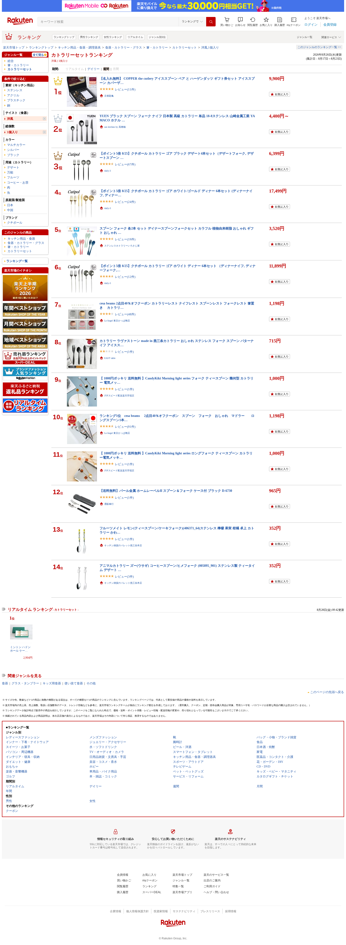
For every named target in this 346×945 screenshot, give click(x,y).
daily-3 (107, 170)
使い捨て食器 (73, 683)
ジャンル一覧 (304, 37)
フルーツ (13, 177)
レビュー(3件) (124, 576)
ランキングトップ (64, 37)
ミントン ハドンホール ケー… (20, 648)
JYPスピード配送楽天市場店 (119, 395)
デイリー (93, 69)
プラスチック (16, 100)
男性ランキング (89, 37)
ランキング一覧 (17, 261)
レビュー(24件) (125, 202)
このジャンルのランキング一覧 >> (319, 47)
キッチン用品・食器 (21, 238)
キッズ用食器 (52, 683)
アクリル (13, 95)
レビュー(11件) (125, 89)
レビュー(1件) (124, 351)
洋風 (10, 118)
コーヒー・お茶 (17, 182)
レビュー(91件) (125, 426)
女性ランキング (113, 37)
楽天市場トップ (13, 47)
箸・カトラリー (157, 47)
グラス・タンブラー (25, 683)
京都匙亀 (109, 95)
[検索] (211, 21)
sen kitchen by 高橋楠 (115, 127)
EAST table (109, 358)
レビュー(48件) (125, 314)
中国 (10, 210)
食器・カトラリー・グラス (123, 47)
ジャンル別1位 (157, 37)
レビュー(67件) (125, 164)
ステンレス (14, 90)
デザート (13, 167)
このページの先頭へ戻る (327, 692)
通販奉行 (109, 504)
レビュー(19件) (125, 239)
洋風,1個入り (210, 47)
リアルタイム (135, 37)
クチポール (14, 222)
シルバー (13, 150)
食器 (5, 683)
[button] (240, 22)
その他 (91, 683)
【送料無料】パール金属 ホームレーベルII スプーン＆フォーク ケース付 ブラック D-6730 (166, 491)
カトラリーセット (184, 47)
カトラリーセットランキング (82, 55)
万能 (10, 172)
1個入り (12, 132)
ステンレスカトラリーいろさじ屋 (122, 245)
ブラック (13, 155)
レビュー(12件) (125, 277)
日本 (10, 205)
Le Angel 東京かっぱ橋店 (117, 320)
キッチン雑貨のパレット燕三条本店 (123, 545)
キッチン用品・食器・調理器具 (79, 47)
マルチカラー (16, 145)
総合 (11, 61)
